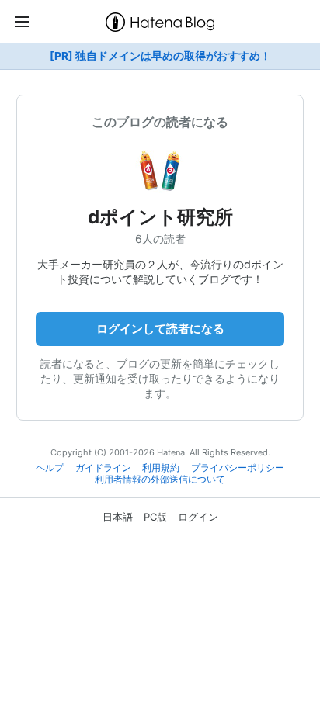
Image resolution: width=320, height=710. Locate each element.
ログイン (198, 517)
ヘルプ (50, 467)
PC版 (155, 517)
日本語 (118, 517)
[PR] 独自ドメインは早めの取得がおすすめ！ (160, 56)
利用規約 (160, 467)
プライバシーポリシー (237, 467)
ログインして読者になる (160, 328)
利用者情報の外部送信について (160, 479)
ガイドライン (103, 467)
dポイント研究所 (160, 217)
